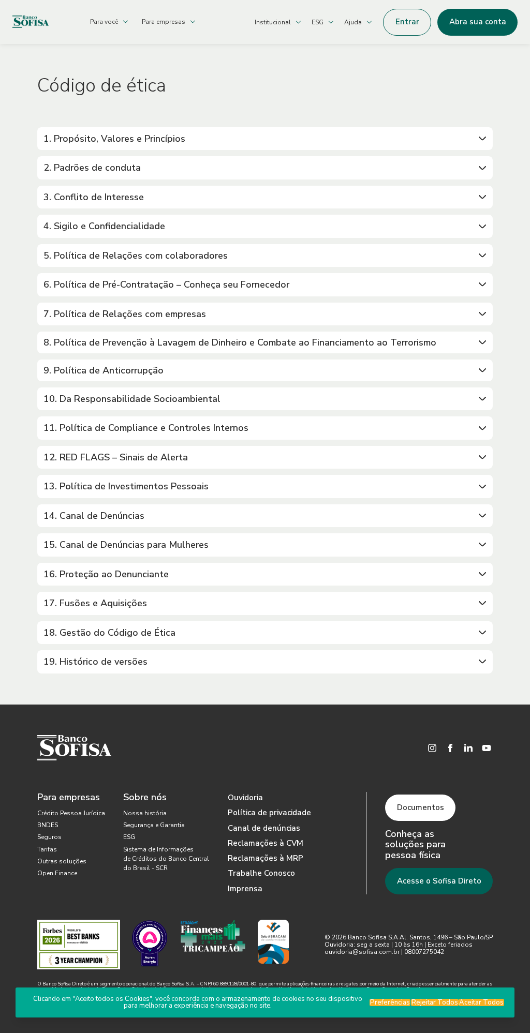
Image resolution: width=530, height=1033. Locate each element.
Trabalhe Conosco (261, 873)
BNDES (47, 825)
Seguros (49, 837)
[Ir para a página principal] (43, 22)
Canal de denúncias (264, 828)
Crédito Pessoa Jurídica (71, 813)
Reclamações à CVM (265, 843)
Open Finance (57, 873)
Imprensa (245, 889)
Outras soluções (61, 861)
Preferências (390, 1002)
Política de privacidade (269, 812)
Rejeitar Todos (434, 1002)
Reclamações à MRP (265, 858)
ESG (129, 837)
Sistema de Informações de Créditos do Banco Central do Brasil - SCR (166, 858)
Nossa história (145, 813)
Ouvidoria (245, 797)
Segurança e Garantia (154, 825)
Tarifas (47, 849)
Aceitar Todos (481, 1002)
